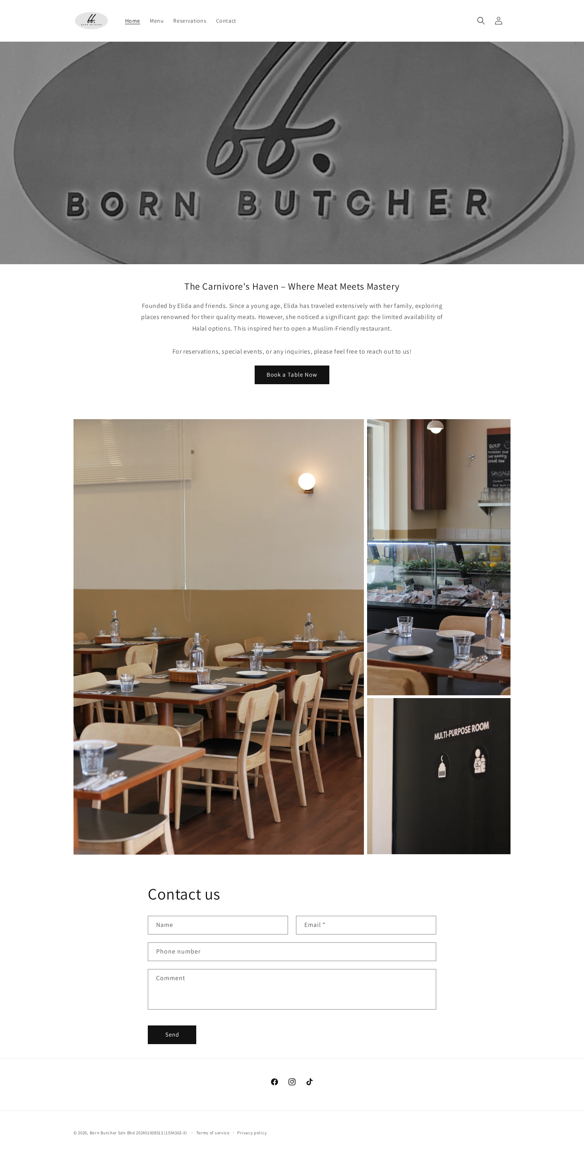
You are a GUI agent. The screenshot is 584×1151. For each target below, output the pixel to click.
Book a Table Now (292, 374)
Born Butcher (103, 1133)
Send (172, 1034)
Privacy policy (252, 1133)
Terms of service (213, 1133)
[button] (481, 20)
